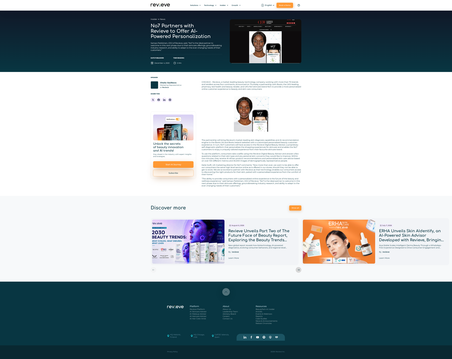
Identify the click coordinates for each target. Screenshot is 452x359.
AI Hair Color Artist (198, 318)
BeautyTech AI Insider (265, 309)
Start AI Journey (173, 164)
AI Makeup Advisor (198, 314)
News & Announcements (266, 321)
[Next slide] (298, 270)
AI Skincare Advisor (198, 311)
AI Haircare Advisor (198, 316)
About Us (227, 309)
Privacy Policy (172, 352)
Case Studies (261, 318)
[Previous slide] (153, 270)
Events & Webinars (264, 314)
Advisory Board (229, 314)
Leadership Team (230, 311)
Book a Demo (285, 5)
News (162, 19)
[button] (195, 5)
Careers (226, 316)
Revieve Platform (197, 309)
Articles (259, 311)
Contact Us (227, 318)
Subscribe (173, 173)
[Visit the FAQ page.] (298, 5)
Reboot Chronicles (264, 323)
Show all (295, 208)
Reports (259, 316)
